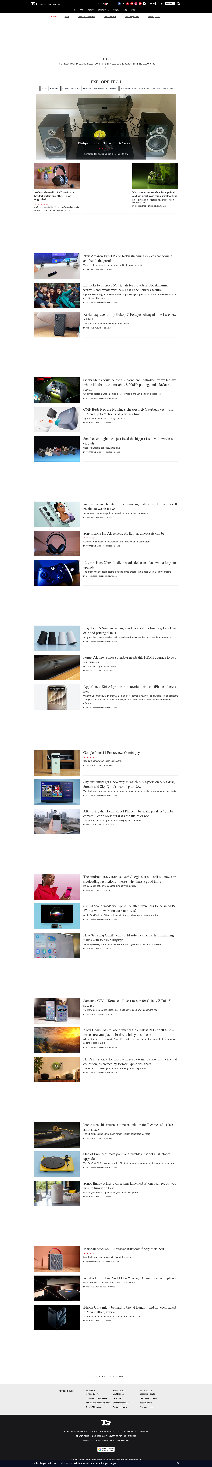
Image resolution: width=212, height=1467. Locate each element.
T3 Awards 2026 (110, 17)
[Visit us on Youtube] (131, 3)
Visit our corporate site (133, 1459)
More (133, 10)
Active (91, 10)
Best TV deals (146, 1403)
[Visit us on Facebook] (119, 3)
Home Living (103, 10)
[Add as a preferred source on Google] (106, 1449)
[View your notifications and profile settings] (161, 3)
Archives (119, 1377)
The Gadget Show (132, 17)
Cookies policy (99, 1436)
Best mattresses (120, 1407)
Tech (82, 10)
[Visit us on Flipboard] (140, 3)
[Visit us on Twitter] (123, 3)
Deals (67, 17)
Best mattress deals (148, 1398)
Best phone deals (147, 1394)
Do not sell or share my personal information (106, 1440)
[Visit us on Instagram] (135, 3)
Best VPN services (94, 1407)
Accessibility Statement (75, 1432)
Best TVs (117, 1398)
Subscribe (169, 3)
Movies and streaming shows (98, 1403)
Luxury (116, 10)
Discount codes (146, 1407)
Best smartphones (121, 1403)
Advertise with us (117, 1436)
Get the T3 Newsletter (86, 17)
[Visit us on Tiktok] (144, 3)
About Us (120, 1432)
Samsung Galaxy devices (97, 1398)
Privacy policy (83, 1436)
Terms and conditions (137, 1432)
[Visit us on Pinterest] (127, 3)
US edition (76, 1463)
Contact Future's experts (101, 1432)
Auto (125, 10)
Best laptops (118, 1394)
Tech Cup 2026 (154, 17)
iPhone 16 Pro (92, 1394)
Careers (132, 1436)
